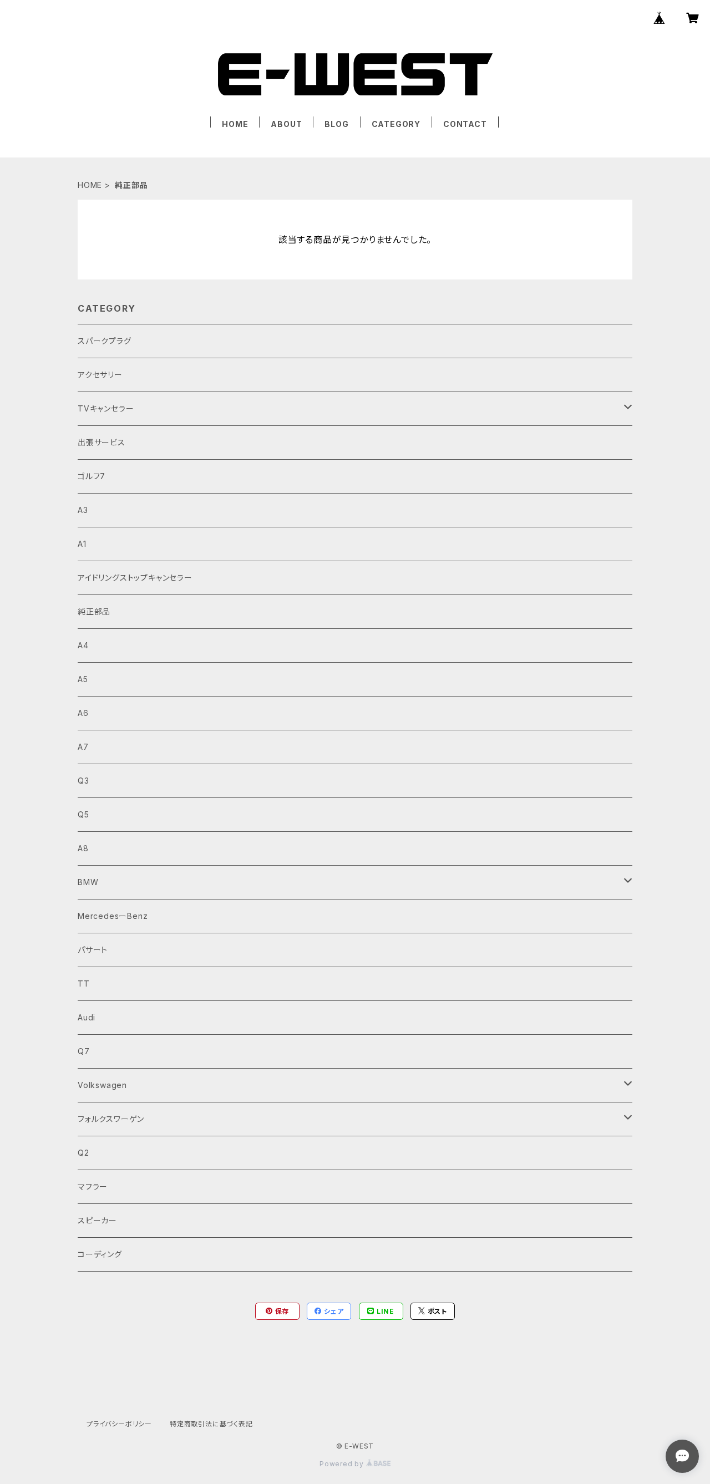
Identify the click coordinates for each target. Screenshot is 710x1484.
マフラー (93, 1186)
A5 (83, 679)
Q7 (84, 1051)
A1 (82, 543)
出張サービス (101, 442)
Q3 (83, 780)
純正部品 (94, 611)
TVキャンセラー (106, 408)
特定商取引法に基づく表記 (211, 1424)
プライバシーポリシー (119, 1424)
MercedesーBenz (113, 916)
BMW (88, 882)
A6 (83, 713)
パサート (93, 949)
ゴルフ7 (91, 476)
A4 (83, 645)
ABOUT (286, 124)
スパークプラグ (104, 340)
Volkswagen (102, 1085)
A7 (83, 746)
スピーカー (97, 1220)
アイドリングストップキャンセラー (135, 577)
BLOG (336, 124)
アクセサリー (100, 374)
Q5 (83, 814)
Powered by (343, 1464)
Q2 (83, 1152)
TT (84, 983)
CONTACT (465, 124)
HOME (235, 124)
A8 (83, 848)
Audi (86, 1017)
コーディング (100, 1254)
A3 (83, 510)
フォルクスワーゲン (111, 1119)
